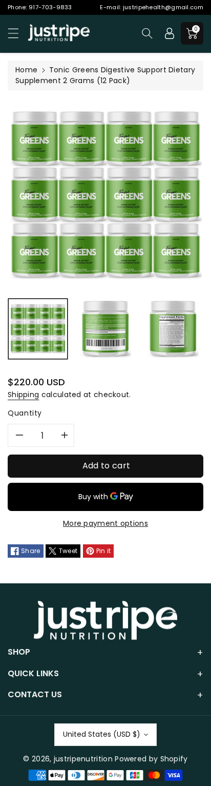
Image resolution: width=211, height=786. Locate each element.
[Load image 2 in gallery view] (105, 329)
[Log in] (169, 33)
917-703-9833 (50, 7)
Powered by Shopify (151, 759)
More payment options (105, 523)
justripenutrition (83, 759)
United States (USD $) (101, 734)
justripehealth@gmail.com (163, 7)
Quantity (25, 413)
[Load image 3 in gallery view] (173, 329)
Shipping (23, 394)
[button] (18, 33)
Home (26, 70)
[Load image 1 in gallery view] (38, 329)
